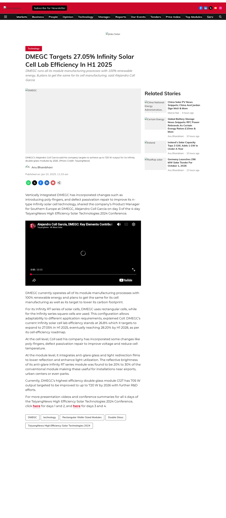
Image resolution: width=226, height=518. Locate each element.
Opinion (68, 17)
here (36, 406)
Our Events (138, 17)
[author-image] (27, 167)
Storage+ (104, 17)
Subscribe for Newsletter (49, 8)
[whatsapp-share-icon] (28, 184)
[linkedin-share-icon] (46, 184)
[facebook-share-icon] (40, 184)
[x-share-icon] (34, 184)
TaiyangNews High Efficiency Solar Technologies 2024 (59, 425)
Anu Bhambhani (42, 167)
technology (49, 417)
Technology (85, 17)
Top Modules (193, 17)
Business (38, 17)
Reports (120, 17)
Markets (22, 17)
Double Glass (115, 417)
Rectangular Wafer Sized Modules (82, 417)
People (53, 17)
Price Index (173, 17)
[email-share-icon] (53, 184)
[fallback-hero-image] (156, 106)
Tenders (156, 17)
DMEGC (32, 417)
